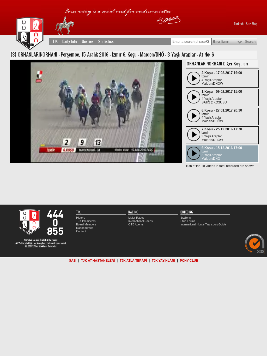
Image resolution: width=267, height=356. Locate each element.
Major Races (136, 217)
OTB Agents (136, 224)
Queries (88, 41)
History (80, 217)
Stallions (185, 217)
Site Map (251, 24)
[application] (96, 111)
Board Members (86, 224)
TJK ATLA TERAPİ (133, 260)
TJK (55, 41)
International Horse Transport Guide (203, 224)
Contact (81, 231)
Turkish (239, 24)
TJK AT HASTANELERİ (98, 260)
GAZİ (72, 260)
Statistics (106, 41)
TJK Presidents (86, 221)
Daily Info (69, 41)
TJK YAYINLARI (163, 260)
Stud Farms (187, 221)
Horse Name (221, 41)
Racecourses (84, 227)
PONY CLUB (189, 260)
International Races (140, 221)
